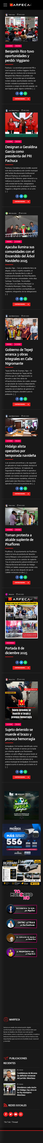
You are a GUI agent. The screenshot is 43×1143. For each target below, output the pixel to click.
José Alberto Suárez (14, 110)
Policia (17, 441)
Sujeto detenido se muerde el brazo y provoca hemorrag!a (20, 734)
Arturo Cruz (12, 679)
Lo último (9, 46)
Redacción (11, 594)
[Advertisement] (21, 983)
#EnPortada (10, 643)
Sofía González (13, 213)
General (9, 241)
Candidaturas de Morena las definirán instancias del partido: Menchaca (27, 1075)
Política (17, 46)
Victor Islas (12, 14)
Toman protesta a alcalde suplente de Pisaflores (19, 539)
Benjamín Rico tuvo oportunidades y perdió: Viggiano (19, 56)
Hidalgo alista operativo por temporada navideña (20, 451)
